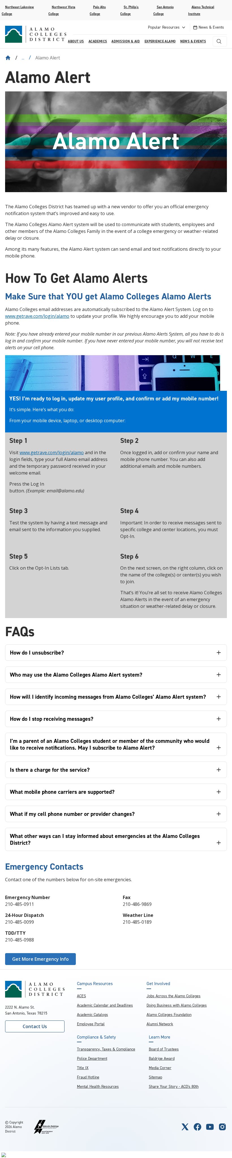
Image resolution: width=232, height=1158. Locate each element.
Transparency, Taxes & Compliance (106, 1049)
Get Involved (158, 984)
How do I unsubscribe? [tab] (37, 652)
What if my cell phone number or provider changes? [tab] (72, 814)
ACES (81, 996)
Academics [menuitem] (98, 41)
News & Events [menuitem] (193, 41)
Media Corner (160, 1068)
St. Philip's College (129, 10)
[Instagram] (222, 1126)
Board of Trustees (164, 1049)
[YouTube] (209, 1126)
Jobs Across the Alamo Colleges (174, 996)
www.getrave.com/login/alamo (37, 316)
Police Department (92, 1058)
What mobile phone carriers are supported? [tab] (62, 791)
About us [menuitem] (76, 41)
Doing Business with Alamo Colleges (177, 1005)
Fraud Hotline (88, 1077)
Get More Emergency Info (40, 959)
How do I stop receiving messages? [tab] (51, 718)
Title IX (83, 1068)
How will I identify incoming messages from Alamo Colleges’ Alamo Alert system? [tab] (108, 696)
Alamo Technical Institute (201, 10)
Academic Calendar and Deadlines (105, 1005)
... (23, 58)
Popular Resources (164, 27)
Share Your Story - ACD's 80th (174, 1086)
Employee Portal (91, 1024)
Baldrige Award (162, 1058)
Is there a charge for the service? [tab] (50, 769)
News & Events (211, 27)
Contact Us (35, 1026)
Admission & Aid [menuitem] (125, 41)
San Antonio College (163, 10)
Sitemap (155, 1077)
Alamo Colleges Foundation (169, 1014)
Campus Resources (95, 984)
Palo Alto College (98, 10)
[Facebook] (197, 1126)
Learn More (159, 1037)
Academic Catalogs (92, 1014)
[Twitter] (185, 1126)
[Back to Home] (8, 57)
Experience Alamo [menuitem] (160, 41)
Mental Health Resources (98, 1086)
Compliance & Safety (96, 1037)
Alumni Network (160, 1024)
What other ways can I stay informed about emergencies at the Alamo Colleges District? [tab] (105, 839)
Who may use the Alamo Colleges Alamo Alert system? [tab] (76, 674)
